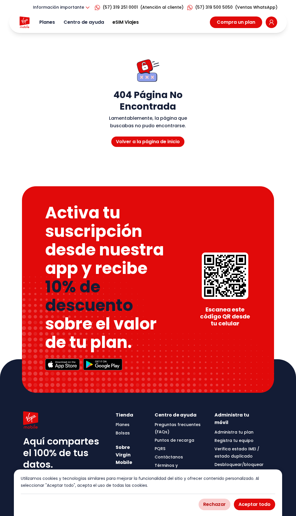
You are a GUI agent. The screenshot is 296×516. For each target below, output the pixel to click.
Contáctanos (169, 457)
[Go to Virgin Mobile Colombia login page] (271, 22)
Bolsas (123, 433)
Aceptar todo (254, 504)
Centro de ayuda (84, 22)
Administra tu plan (234, 432)
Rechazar (214, 504)
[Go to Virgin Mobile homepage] (24, 22)
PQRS (160, 449)
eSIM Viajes (125, 22)
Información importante (58, 7)
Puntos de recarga (174, 440)
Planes (47, 22)
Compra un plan (236, 22)
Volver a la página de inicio (148, 141)
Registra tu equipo (234, 440)
